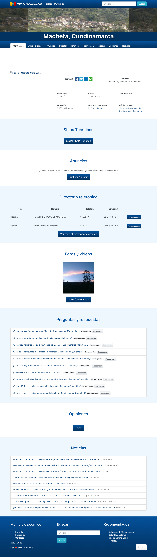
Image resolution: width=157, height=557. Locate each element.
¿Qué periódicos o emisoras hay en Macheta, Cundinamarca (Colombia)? (53, 386)
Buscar (142, 4)
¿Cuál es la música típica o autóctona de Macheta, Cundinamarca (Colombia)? (55, 393)
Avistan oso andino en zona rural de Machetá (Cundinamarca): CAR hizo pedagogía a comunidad (58, 465)
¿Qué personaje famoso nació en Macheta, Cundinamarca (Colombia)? (52, 331)
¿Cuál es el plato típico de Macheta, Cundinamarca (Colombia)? (49, 338)
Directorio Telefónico (69, 46)
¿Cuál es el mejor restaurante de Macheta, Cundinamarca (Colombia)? (51, 365)
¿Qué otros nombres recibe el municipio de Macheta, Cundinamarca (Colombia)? (56, 345)
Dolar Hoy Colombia (118, 535)
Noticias (126, 46)
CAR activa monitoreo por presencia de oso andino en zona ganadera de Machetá (51, 477)
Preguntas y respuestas (94, 46)
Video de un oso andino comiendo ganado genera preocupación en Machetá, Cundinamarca (56, 459)
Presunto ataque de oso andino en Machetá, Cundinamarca (40, 483)
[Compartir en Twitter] (81, 79)
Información (18, 46)
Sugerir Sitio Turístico (78, 140)
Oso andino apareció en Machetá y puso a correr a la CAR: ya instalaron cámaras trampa (54, 501)
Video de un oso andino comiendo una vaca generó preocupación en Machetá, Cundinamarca (56, 471)
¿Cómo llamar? (96, 108)
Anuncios (51, 46)
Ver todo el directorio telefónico (78, 234)
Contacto (19, 538)
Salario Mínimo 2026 (118, 538)
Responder (97, 331)
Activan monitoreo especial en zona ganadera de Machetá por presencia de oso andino (53, 489)
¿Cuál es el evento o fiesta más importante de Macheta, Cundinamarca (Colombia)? (58, 358)
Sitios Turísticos (35, 46)
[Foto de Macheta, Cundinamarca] (78, 277)
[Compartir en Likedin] (86, 79)
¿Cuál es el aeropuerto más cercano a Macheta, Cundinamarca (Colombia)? (54, 351)
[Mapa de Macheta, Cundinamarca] (27, 72)
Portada (48, 4)
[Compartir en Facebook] (77, 79)
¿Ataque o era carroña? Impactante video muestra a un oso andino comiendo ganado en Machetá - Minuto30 (64, 507)
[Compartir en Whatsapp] (90, 79)
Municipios (59, 4)
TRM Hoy (113, 541)
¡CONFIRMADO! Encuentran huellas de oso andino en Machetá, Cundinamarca (49, 495)
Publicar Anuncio (78, 177)
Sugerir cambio (134, 217)
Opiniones (113, 46)
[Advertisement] (78, 62)
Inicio (141, 547)
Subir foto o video (78, 299)
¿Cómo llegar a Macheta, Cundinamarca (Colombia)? (43, 372)
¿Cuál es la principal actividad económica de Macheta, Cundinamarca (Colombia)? (57, 379)
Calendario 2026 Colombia (121, 532)
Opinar (78, 428)
